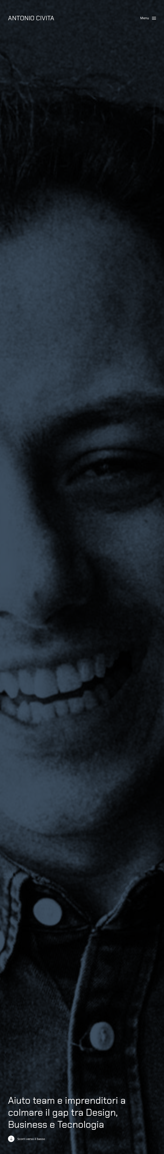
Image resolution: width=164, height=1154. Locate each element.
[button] (148, 18)
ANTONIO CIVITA (31, 18)
